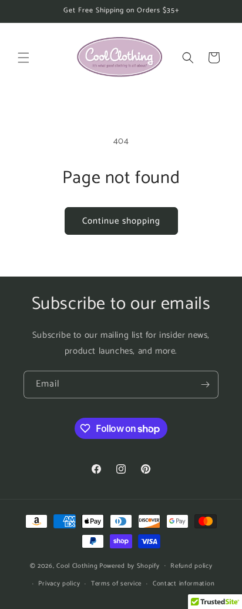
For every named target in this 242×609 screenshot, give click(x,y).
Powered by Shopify (129, 565)
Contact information (183, 583)
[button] (23, 58)
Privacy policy (59, 583)
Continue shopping (121, 221)
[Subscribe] (205, 384)
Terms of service (116, 583)
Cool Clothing (77, 565)
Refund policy (191, 566)
